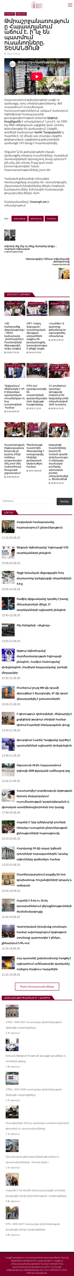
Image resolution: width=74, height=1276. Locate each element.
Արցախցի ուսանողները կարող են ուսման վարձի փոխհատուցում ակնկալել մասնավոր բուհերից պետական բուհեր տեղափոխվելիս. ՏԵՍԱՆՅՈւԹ (58, 461)
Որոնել (64, 501)
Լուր (19, 304)
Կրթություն (63, 370)
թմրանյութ (36, 219)
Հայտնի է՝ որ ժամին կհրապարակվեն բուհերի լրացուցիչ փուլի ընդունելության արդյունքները (36, 1193)
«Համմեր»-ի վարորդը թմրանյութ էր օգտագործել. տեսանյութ (57, 329)
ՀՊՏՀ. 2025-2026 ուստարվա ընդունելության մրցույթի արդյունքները (34, 1092)
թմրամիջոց (19, 219)
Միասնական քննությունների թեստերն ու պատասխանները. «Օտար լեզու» (32, 1159)
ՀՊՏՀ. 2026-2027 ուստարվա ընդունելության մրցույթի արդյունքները (34, 1025)
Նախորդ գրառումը (13, 252)
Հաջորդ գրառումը (61, 264)
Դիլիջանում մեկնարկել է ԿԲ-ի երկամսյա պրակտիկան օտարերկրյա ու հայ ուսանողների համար (14, 396)
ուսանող (51, 219)
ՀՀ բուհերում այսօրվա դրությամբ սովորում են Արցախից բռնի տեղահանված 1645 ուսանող (58, 395)
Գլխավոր (9, 14)
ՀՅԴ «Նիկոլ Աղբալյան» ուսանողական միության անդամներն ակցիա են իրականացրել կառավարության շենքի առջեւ (37, 336)
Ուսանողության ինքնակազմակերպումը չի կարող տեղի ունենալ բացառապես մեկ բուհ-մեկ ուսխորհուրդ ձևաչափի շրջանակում (14, 458)
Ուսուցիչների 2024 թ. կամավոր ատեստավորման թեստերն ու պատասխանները (37, 1126)
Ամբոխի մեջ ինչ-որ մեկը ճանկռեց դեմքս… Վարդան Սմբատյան (30, 247)
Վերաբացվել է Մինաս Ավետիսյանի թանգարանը (47, 260)
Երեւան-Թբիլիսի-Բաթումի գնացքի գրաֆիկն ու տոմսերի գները (36, 1058)
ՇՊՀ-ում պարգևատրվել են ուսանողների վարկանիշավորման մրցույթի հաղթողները (37, 395)
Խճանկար (21, 14)
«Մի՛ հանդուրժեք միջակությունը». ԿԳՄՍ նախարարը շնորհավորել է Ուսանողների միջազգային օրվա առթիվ (14, 336)
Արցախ (54, 366)
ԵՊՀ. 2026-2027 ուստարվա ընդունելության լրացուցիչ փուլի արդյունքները (33, 1227)
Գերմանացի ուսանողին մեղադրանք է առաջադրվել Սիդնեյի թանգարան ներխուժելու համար (35, 455)
